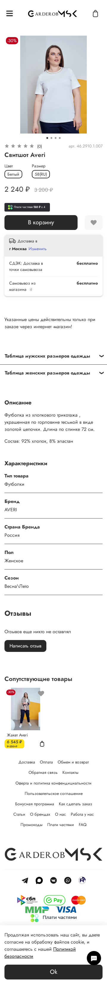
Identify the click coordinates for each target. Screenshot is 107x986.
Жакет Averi (17, 735)
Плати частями (60, 825)
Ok (53, 972)
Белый (13, 174)
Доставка (26, 762)
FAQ (82, 825)
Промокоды (32, 825)
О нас (60, 814)
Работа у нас (82, 814)
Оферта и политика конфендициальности (53, 783)
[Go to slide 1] (47, 138)
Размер (38, 166)
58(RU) (41, 174)
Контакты (70, 772)
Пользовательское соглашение (54, 793)
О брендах (40, 814)
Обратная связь (43, 772)
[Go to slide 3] (55, 138)
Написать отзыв (25, 645)
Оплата (46, 762)
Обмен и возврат (73, 762)
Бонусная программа (34, 804)
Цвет (8, 166)
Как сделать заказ (75, 804)
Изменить (38, 248)
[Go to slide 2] (51, 138)
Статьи (19, 814)
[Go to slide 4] (60, 138)
